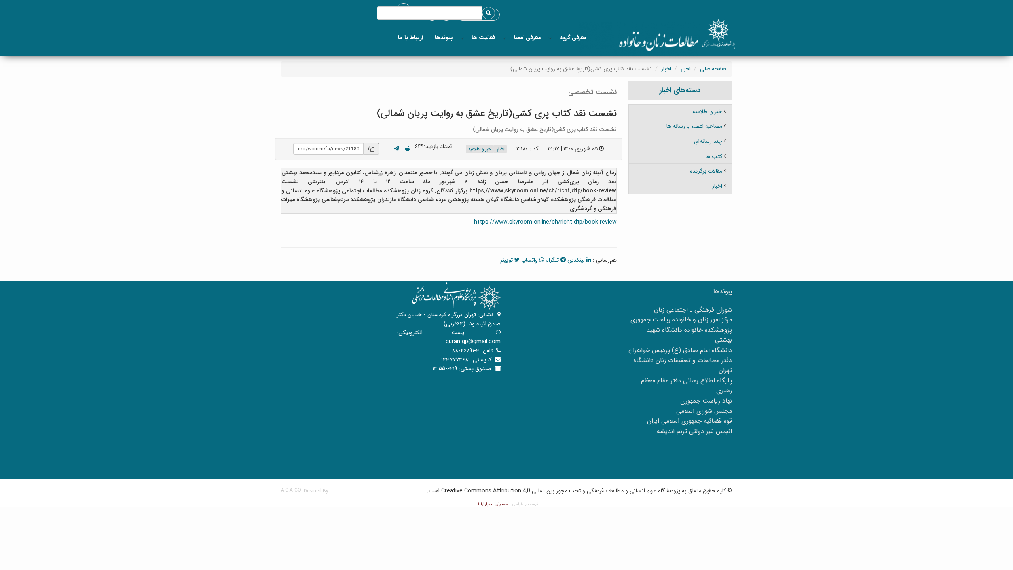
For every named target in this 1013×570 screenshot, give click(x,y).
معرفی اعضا (527, 37)
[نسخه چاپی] (407, 149)
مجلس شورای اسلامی (704, 411)
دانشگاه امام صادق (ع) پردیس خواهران (680, 350)
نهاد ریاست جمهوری (706, 401)
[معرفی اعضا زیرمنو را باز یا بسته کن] (504, 37)
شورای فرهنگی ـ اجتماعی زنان (693, 310)
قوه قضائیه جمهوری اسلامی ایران (689, 421)
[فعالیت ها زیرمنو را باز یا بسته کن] (462, 37)
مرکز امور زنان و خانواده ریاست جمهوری (681, 320)
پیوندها (444, 37)
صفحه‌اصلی (713, 69)
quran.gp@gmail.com (473, 341)
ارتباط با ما (410, 37)
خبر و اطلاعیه (479, 149)
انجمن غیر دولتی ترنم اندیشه (694, 431)
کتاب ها (714, 156)
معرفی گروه (573, 37)
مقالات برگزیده (706, 171)
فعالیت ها (483, 37)
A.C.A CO (291, 490)
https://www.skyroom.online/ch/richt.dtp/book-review (545, 222)
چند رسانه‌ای (708, 141)
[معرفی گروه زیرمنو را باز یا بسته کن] (550, 37)
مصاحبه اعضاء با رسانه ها (694, 126)
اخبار (686, 69)
